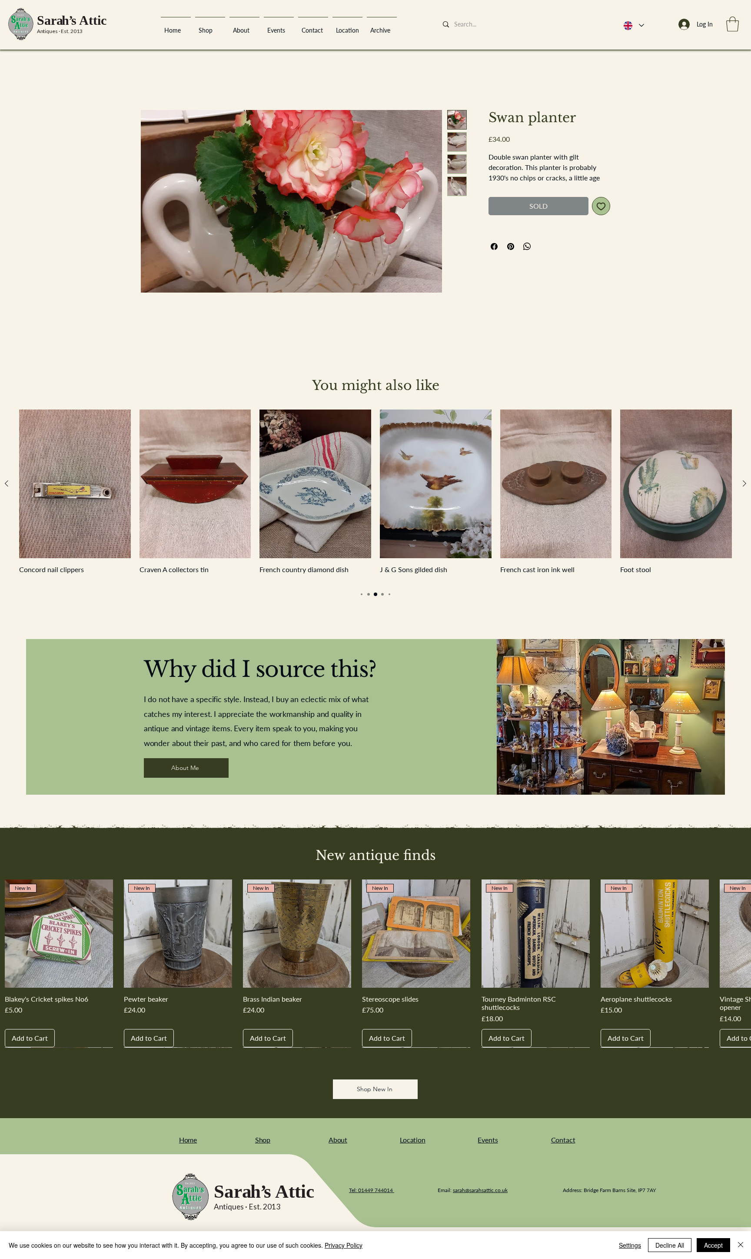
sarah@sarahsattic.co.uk (480, 1192)
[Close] (740, 1245)
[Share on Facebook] (494, 258)
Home (150, 81)
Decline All (669, 1245)
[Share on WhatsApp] (527, 258)
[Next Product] (744, 485)
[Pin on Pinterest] (510, 258)
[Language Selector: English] (633, 25)
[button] (732, 24)
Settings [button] (630, 1245)
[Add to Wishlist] (601, 218)
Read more (503, 189)
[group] (375, 498)
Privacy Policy (343, 1245)
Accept (713, 1245)
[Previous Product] (6, 485)
